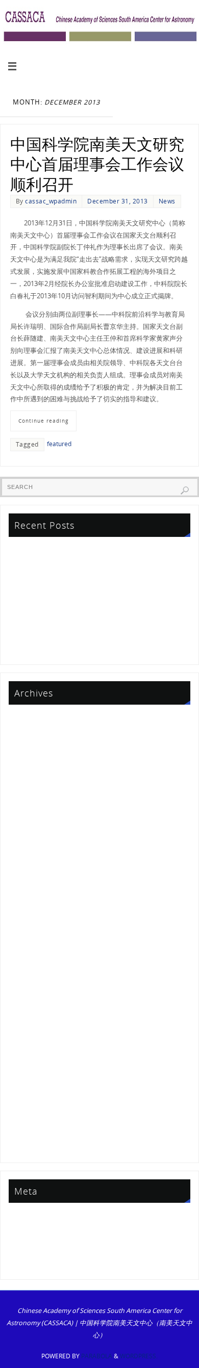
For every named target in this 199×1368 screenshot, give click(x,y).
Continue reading (43, 420)
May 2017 (24, 954)
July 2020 (23, 866)
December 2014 (33, 1057)
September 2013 (35, 1130)
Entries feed (28, 1232)
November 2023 (34, 793)
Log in (19, 1218)
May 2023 (24, 807)
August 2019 (28, 895)
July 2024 (23, 763)
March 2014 (27, 1086)
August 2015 (28, 1013)
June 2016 (24, 983)
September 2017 (35, 940)
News (167, 201)
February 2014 (32, 1101)
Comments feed (34, 1247)
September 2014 (35, 1072)
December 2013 (33, 1116)
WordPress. (139, 1356)
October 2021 (30, 851)
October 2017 (30, 925)
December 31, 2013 (117, 201)
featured (59, 444)
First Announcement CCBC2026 (57, 578)
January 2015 (29, 1042)
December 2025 (33, 719)
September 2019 (35, 880)
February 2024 (32, 778)
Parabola (96, 1356)
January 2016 (29, 998)
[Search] (185, 490)
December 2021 (33, 837)
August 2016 (28, 969)
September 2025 (35, 734)
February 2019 (32, 910)
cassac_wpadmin (51, 201)
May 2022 (24, 822)
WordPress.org (32, 1261)
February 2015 (32, 1027)
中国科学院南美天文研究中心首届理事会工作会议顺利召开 (97, 164)
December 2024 (33, 748)
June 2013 (24, 1145)
